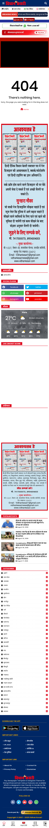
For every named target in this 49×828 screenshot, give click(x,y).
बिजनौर (26, 646)
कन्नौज (26, 589)
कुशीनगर (26, 593)
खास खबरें (30, 752)
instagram (14, 299)
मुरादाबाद (26, 662)
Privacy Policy (10, 769)
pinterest (38, 293)
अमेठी (26, 573)
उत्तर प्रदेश (17, 9)
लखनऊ (26, 675)
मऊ (26, 650)
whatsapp (14, 293)
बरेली (26, 634)
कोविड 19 (30, 748)
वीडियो (13, 825)
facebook (14, 287)
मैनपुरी (26, 667)
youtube (38, 299)
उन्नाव (26, 585)
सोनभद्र (26, 707)
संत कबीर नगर (26, 687)
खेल (26, 597)
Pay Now (41, 32)
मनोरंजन (41, 9)
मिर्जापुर (26, 658)
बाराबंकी (26, 642)
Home (26, 109)
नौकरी (26, 614)
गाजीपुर (26, 601)
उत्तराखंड (26, 581)
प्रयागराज (26, 626)
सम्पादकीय (7, 275)
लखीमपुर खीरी (26, 679)
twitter (38, 287)
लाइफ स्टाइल (26, 683)
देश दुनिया (7, 752)
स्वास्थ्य (26, 711)
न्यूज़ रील (35, 825)
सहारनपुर (26, 699)
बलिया (26, 638)
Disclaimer (31, 769)
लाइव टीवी (23, 825)
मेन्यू (45, 825)
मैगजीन (30, 741)
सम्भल (25, 695)
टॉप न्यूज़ (7, 741)
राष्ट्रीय (6, 9)
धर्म (26, 610)
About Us (8, 765)
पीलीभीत (26, 618)
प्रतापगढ (26, 622)
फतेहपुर (26, 630)
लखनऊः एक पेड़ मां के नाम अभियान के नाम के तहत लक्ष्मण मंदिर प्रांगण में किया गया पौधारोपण (31, 534)
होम (4, 825)
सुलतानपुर (26, 703)
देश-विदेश (29, 9)
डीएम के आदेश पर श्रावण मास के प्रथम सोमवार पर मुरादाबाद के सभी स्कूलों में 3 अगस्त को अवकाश (30, 523)
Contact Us (31, 765)
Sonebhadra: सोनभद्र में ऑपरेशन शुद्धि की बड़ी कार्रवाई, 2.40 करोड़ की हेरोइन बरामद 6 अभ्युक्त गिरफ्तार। (31, 556)
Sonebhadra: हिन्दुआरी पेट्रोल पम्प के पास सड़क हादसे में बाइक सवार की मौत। (31, 544)
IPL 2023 (7, 745)
